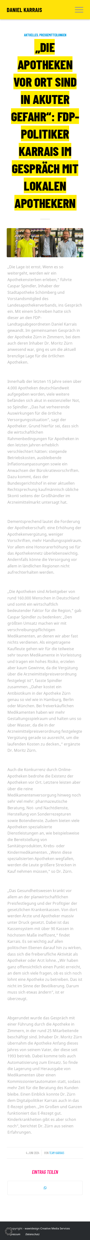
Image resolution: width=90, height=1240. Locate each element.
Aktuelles (31, 35)
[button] (8, 1231)
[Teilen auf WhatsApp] (45, 1188)
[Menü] (76, 9)
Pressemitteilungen (52, 35)
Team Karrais (56, 1153)
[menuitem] (76, 9)
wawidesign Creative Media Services (47, 1228)
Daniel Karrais (24, 9)
